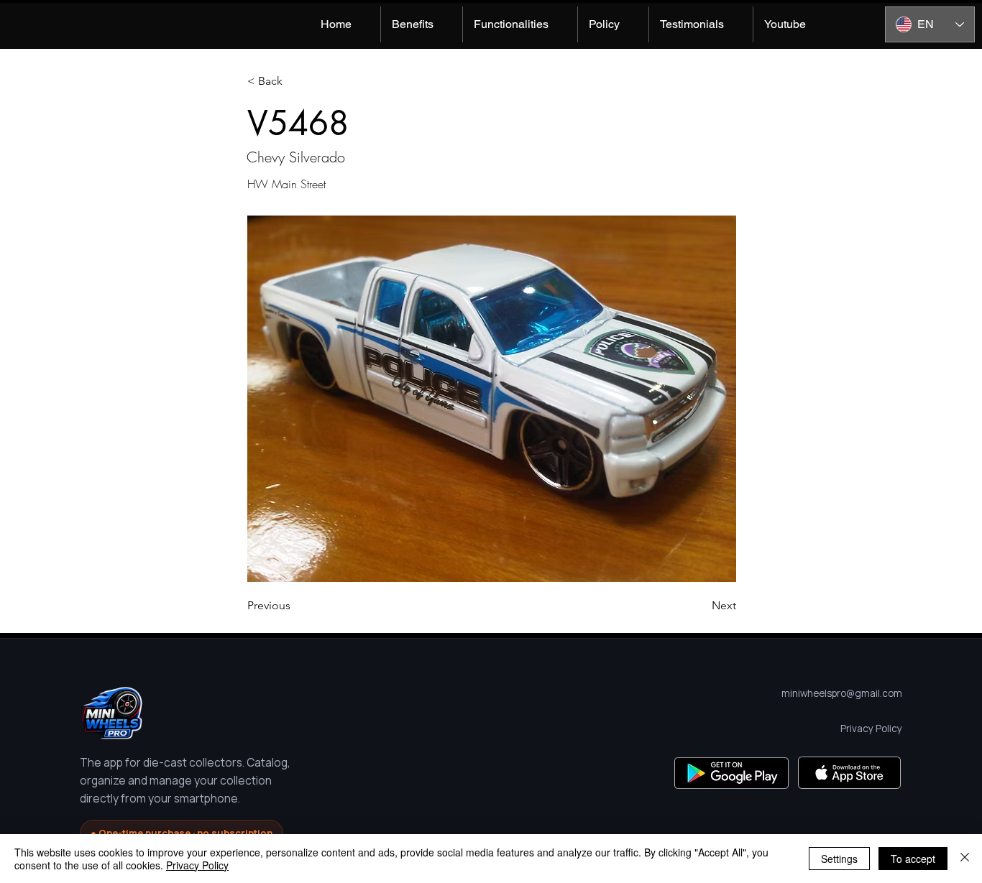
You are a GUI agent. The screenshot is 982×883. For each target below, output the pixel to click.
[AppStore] (849, 773)
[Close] (964, 859)
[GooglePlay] (731, 772)
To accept (913, 858)
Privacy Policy (197, 865)
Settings (839, 858)
